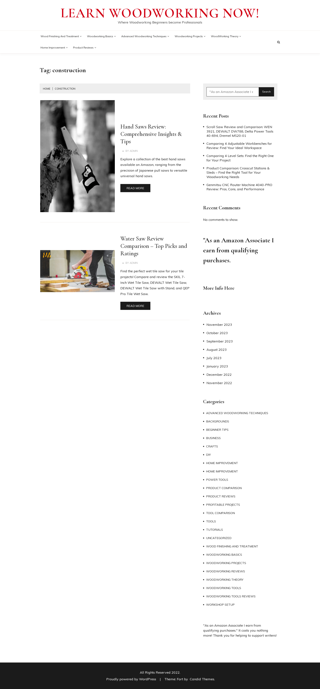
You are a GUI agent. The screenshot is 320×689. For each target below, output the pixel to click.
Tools (211, 521)
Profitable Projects (223, 504)
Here (229, 288)
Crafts (212, 446)
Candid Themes (202, 679)
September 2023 (219, 341)
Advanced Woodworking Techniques (143, 36)
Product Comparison (224, 488)
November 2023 (219, 324)
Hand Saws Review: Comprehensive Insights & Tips (151, 134)
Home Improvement (53, 47)
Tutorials (214, 529)
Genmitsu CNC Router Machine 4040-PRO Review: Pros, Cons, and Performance (239, 187)
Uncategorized (218, 538)
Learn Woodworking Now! (160, 13)
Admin (134, 151)
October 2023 (217, 333)
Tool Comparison (220, 513)
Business (213, 438)
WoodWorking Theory (224, 36)
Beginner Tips (217, 430)
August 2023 (216, 349)
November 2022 (219, 383)
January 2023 (217, 366)
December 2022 (219, 374)
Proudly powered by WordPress (131, 679)
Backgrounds (217, 421)
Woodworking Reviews (225, 571)
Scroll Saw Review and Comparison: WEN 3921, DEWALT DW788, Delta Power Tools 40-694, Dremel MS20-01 (239, 131)
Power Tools (217, 479)
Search (266, 91)
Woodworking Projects (189, 36)
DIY (208, 454)
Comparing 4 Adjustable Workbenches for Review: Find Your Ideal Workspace (239, 145)
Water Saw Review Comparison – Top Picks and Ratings (153, 246)
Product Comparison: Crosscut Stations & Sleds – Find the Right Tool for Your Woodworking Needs (237, 172)
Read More (135, 188)
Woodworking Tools (223, 588)
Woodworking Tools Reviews (231, 596)
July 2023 (213, 358)
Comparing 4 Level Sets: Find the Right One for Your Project (240, 158)
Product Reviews (83, 47)
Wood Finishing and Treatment (60, 36)
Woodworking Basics (100, 36)
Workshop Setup (220, 604)
